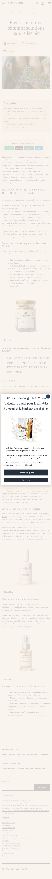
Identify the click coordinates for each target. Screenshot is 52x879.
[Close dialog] (48, 396)
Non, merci (26, 480)
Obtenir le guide (26, 472)
